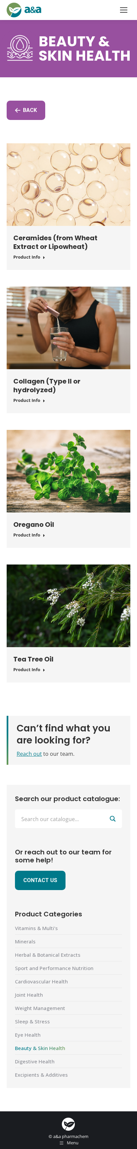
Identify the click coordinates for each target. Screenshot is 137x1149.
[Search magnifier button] (112, 818)
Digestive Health (35, 1061)
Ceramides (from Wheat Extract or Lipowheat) (55, 242)
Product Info (26, 257)
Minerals (25, 941)
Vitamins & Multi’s (36, 928)
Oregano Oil (33, 524)
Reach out (29, 753)
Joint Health (29, 994)
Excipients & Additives (41, 1074)
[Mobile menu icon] (123, 10)
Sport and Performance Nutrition (54, 968)
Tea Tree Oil (33, 659)
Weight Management (40, 1008)
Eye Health (28, 1034)
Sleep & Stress (32, 1021)
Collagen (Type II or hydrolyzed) (46, 386)
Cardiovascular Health (41, 981)
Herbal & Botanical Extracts (47, 954)
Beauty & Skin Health (40, 1048)
